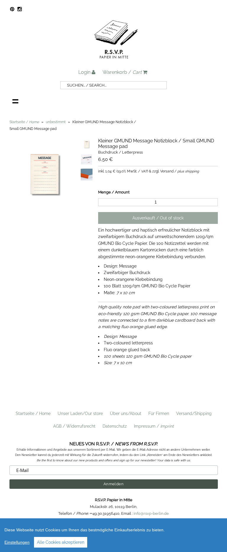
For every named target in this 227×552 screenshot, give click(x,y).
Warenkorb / (122, 72)
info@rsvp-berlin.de (151, 513)
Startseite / (24, 122)
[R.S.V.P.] (116, 61)
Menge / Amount (113, 192)
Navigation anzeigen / (15, 101)
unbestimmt (56, 122)
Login (85, 72)
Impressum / (154, 426)
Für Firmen (158, 413)
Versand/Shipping (194, 413)
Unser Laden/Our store (80, 413)
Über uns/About (125, 413)
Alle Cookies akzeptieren (60, 542)
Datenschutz (115, 426)
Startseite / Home (33, 413)
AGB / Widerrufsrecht (74, 426)
